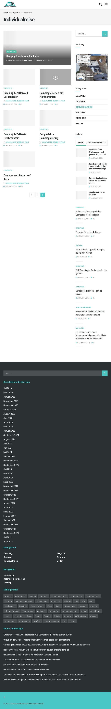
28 (21, 104)
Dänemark (55, 601)
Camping (11, 51)
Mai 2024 (7, 452)
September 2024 (11, 435)
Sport (29, 616)
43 (93, 236)
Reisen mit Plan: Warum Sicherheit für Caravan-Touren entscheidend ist (36, 650)
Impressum (8, 575)
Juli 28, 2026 (82, 319)
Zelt (64, 621)
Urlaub (57, 616)
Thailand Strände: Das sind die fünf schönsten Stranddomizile (31, 659)
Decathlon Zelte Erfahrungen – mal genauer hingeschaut (97, 152)
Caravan (80, 101)
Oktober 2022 (9, 495)
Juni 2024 (7, 448)
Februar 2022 (9, 516)
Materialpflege (37, 606)
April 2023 (8, 478)
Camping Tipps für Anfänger (88, 232)
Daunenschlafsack (24, 601)
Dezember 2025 (10, 401)
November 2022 (10, 490)
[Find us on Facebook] (4, 697)
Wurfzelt (37, 621)
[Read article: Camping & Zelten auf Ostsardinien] (19, 77)
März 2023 (8, 482)
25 (57, 104)
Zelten (79, 123)
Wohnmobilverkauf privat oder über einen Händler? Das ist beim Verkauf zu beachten (42, 679)
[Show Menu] (106, 4)
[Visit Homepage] (10, 4)
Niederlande (69, 606)
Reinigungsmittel (70, 611)
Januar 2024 (9, 456)
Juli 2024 (7, 444)
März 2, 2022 (82, 257)
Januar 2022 (9, 520)
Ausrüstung (20, 596)
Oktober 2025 (9, 409)
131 (51, 60)
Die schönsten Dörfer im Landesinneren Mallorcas (26, 669)
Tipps (37, 616)
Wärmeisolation (52, 621)
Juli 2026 (7, 388)
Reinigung (53, 611)
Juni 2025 (7, 418)
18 (93, 298)
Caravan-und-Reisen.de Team (20, 60)
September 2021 (11, 533)
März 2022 (8, 512)
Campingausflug (58, 596)
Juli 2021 (7, 537)
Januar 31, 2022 (40, 60)
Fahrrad (67, 601)
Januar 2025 (9, 431)
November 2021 (10, 524)
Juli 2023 (7, 469)
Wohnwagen (24, 621)
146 (21, 145)
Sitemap (7, 582)
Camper (32, 596)
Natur (58, 606)
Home (5, 12)
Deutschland (42, 601)
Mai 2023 (7, 473)
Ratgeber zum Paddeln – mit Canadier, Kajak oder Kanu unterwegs (98, 166)
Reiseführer (95, 611)
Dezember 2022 (10, 486)
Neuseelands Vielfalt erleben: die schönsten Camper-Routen (30, 655)
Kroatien (23, 606)
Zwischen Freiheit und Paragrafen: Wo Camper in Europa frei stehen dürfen (37, 635)
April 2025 (8, 422)
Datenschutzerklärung (14, 579)
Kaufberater (10, 606)
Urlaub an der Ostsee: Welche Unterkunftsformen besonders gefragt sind (36, 640)
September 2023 (11, 465)
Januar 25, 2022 (11, 145)
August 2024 (9, 439)
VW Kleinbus (80, 616)
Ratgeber (41, 611)
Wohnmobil (10, 621)
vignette (67, 616)
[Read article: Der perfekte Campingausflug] (55, 118)
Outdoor (81, 118)
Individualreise (26, 12)
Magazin (80, 112)
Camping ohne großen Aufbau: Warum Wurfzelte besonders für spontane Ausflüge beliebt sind (46, 645)
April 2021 (8, 541)
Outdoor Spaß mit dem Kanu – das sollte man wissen (98, 180)
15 (90, 319)
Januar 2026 (9, 397)
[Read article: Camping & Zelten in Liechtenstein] (19, 118)
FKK (76, 601)
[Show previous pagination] (31, 195)
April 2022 (8, 507)
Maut (49, 606)
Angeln (8, 596)
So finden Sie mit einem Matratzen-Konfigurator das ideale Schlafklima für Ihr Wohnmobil (91, 335)
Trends (47, 616)
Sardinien (18, 616)
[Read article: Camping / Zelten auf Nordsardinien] (55, 77)
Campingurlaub (93, 596)
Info (83, 601)
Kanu (91, 601)
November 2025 (10, 405)
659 (21, 186)
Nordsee (83, 606)
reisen (8, 616)
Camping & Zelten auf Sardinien (22, 56)
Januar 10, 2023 (83, 219)
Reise (83, 611)
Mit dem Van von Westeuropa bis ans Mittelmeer (25, 665)
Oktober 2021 (9, 529)
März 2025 (8, 426)
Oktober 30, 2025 (83, 342)
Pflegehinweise (12, 611)
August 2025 (9, 414)
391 (93, 219)
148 (93, 277)
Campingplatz (76, 596)
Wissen (93, 616)
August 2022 (9, 503)
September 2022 (11, 499)
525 (91, 257)
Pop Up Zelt (28, 611)
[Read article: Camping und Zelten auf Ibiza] (19, 159)
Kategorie (14, 12)
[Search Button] (100, 4)
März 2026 (8, 392)
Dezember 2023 (10, 460)
